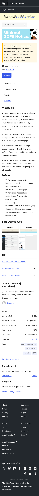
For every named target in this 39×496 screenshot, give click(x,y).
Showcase (25, 405)
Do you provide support (11, 275)
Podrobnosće (9, 84)
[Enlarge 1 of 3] (16, 228)
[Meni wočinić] (35, 3)
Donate (25, 431)
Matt (5, 446)
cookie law (27, 353)
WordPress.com (9, 442)
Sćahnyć (7, 75)
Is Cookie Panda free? (11, 269)
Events (23, 427)
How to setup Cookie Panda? (14, 262)
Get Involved (26, 423)
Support (5, 427)
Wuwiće (7, 95)
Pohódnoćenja (10, 89)
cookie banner (31, 344)
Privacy (5, 416)
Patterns (24, 416)
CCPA (23, 344)
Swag (24, 435)
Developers (6, 431)
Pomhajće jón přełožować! (25, 17)
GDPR (34, 353)
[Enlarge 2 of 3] (34, 228)
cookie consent (31, 348)
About (4, 405)
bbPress (6, 450)
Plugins (23, 413)
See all (34, 375)
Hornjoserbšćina (13, 463)
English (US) (32, 339)
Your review (6, 375)
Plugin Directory (8, 10)
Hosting (5, 413)
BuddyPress (8, 453)
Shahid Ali (10, 69)
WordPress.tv (8, 435)
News (4, 409)
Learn (4, 423)
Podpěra (7, 100)
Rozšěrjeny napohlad (10, 359)
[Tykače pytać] (25, 25)
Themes (24, 409)
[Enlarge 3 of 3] (34, 237)
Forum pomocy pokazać (12, 392)
